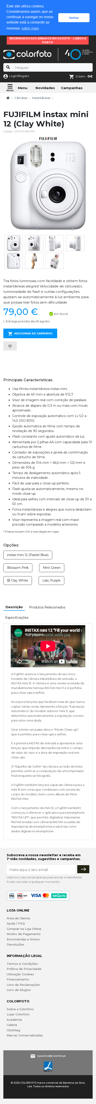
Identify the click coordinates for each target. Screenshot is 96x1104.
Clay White (19, 580)
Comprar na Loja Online (24, 929)
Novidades (45, 88)
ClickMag (13, 1030)
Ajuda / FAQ (16, 923)
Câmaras (21, 98)
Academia (14, 1019)
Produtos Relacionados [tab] (47, 607)
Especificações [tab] (16, 618)
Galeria (12, 1025)
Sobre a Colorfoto (20, 1009)
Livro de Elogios (19, 990)
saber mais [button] (30, 28)
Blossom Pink (18, 568)
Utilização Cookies (20, 974)
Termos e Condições (22, 963)
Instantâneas (41, 98)
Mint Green (52, 568)
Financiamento (18, 979)
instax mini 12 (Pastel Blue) (27, 555)
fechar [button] (74, 17)
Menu (22, 88)
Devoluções (15, 944)
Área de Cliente (18, 918)
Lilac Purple (51, 580)
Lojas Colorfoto (18, 1014)
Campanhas (72, 88)
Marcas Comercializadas (25, 1035)
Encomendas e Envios (23, 939)
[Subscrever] (83, 869)
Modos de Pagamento (24, 934)
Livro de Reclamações (23, 984)
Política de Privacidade (24, 969)
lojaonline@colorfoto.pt (51, 1055)
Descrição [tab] (14, 607)
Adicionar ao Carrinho (33, 333)
